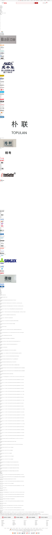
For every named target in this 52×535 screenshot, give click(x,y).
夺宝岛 (47, 521)
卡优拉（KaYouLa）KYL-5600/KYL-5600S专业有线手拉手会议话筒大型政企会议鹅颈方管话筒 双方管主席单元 (12, 426)
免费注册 (22, 0)
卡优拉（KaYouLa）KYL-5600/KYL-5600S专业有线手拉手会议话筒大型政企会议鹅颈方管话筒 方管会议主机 (12, 397)
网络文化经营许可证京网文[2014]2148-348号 (29, 530)
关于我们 (5, 528)
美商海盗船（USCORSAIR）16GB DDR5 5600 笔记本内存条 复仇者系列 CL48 (8, 344)
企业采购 (34, 0)
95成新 (1, 292)
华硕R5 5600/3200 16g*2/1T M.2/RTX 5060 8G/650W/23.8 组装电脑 (7, 323)
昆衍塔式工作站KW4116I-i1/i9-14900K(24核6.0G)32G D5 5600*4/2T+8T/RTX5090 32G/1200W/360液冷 (11, 444)
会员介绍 (2, 522)
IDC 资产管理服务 (30, 514)
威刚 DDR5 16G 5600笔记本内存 (3, 347)
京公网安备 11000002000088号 (14, 529)
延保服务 (47, 523)
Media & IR (46, 528)
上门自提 (14, 521)
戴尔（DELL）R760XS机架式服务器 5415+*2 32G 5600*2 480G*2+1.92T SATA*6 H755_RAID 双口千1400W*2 (12, 376)
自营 (0, 298)
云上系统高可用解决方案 (9, 514)
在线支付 (25, 522)
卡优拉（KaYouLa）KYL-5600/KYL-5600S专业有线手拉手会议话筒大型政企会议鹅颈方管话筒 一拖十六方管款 (12, 391)
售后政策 (36, 521)
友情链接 (25, 528)
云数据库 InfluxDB (37, 514)
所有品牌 (1, 14)
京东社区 (31, 528)
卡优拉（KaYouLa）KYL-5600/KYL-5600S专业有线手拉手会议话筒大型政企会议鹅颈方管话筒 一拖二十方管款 (12, 400)
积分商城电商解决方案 (46, 514)
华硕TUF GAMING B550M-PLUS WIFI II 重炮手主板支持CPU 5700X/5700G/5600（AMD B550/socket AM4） (12, 505)
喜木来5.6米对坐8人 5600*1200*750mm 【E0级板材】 (6, 453)
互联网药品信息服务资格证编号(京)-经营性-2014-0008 (29, 529)
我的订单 (25, 0)
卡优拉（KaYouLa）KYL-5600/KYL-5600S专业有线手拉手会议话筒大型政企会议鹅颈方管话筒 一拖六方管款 (12, 379)
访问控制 (6, 514)
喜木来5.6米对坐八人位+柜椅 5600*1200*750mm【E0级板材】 (7, 483)
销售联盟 (28, 528)
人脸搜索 (22, 514)
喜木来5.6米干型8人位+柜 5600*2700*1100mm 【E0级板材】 (7, 447)
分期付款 (25, 523)
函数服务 (17, 514)
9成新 (0, 291)
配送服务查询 (14, 523)
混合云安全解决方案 (25, 514)
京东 (6, 3)
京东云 (29, 531)
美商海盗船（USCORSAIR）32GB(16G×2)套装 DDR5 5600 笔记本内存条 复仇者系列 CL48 (10, 341)
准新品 (0, 293)
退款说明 (36, 523)
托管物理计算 (3, 514)
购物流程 (2, 521)
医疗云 (19, 514)
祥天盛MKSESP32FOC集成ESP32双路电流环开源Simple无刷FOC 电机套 (8, 441)
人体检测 (42, 514)
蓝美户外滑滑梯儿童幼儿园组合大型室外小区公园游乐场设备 (6, 373)
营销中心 (20, 528)
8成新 (0, 290)
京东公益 (40, 528)
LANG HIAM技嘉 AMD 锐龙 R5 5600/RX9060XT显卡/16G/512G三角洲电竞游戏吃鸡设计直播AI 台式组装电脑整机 (12, 476)
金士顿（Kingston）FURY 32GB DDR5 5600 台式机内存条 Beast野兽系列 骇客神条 (9, 320)
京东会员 (32, 0)
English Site (43, 528)
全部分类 (1, 5)
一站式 (0, 514)
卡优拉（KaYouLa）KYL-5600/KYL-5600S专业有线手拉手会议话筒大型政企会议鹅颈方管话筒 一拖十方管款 (12, 385)
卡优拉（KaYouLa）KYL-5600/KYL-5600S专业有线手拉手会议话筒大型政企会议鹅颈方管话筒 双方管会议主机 (12, 435)
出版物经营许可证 (21, 530)
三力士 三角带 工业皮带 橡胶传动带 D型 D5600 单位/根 (6, 335)
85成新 (1, 294)
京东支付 (27, 531)
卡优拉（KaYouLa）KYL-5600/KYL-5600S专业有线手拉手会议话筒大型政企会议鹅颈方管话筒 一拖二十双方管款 (12, 423)
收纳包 (0, 9)
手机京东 (38, 0)
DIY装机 (47, 522)
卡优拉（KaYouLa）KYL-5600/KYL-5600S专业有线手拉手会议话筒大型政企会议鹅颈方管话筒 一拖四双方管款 (12, 429)
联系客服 (11, 528)
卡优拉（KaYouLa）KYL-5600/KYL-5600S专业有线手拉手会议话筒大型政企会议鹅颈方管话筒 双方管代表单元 (12, 496)
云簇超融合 (40, 514)
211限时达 (14, 522)
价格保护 (36, 522)
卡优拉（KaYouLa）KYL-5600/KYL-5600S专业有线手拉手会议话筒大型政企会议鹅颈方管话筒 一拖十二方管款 (12, 394)
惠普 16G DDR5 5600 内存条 (3, 326)
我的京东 (28, 0)
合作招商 (14, 528)
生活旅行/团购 (2, 523)
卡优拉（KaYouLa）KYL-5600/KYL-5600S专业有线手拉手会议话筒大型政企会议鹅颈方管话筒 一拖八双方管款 (12, 432)
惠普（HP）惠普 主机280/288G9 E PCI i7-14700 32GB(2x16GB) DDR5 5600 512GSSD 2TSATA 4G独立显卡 (12, 332)
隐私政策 (37, 528)
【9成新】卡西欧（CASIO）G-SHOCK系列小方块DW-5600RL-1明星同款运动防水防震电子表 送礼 (11, 329)
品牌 (20, 514)
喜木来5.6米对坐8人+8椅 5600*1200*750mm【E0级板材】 (6, 450)
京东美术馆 (1, 11)
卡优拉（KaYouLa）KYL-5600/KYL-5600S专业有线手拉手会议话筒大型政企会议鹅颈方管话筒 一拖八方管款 (12, 382)
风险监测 (34, 528)
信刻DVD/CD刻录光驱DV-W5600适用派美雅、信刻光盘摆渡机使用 (7, 338)
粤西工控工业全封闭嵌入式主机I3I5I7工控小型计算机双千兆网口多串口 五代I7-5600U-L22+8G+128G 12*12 (11, 438)
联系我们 (8, 528)
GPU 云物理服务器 (14, 514)
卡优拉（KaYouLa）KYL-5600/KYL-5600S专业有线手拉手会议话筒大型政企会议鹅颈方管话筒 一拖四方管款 (12, 388)
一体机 (0, 8)
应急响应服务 (33, 514)
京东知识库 (1, 6)
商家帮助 (17, 528)
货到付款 (25, 521)
